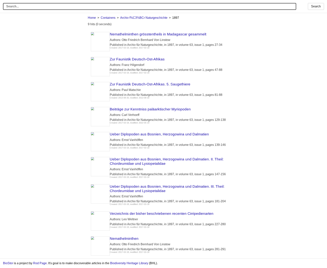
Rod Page (40, 263)
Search (316, 6)
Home (92, 17)
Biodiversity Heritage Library (129, 263)
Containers (108, 17)
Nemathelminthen (124, 239)
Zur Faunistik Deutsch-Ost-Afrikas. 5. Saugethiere (150, 84)
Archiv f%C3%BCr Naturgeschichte (143, 17)
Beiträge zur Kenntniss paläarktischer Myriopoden (150, 109)
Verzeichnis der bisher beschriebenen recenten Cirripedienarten (161, 214)
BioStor (8, 263)
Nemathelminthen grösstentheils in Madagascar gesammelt (158, 34)
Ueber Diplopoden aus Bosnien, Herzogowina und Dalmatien (159, 134)
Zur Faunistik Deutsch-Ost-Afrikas (137, 59)
